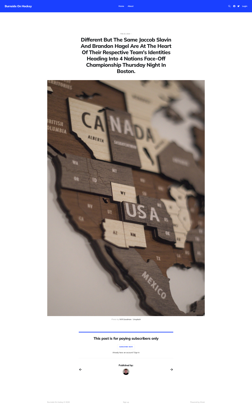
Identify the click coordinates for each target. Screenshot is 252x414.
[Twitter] (238, 6)
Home (121, 6)
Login (244, 6)
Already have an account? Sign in (126, 352)
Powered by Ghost (197, 402)
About (130, 6)
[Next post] (171, 370)
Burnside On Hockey (18, 6)
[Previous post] (80, 370)
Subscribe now (126, 347)
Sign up (126, 402)
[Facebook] (234, 6)
